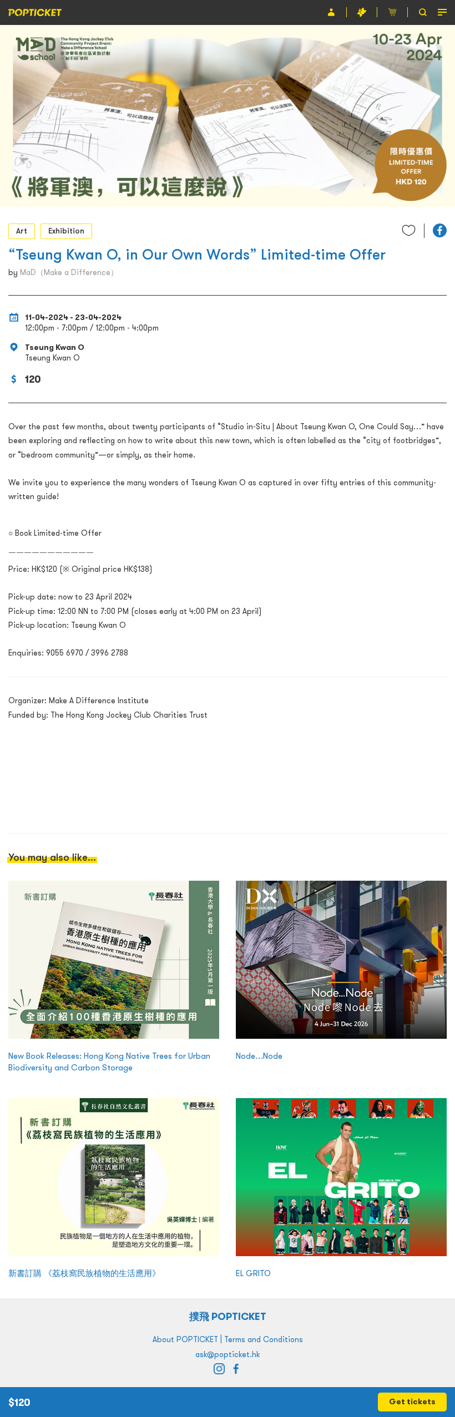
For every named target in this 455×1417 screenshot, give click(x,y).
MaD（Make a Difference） (69, 272)
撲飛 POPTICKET (227, 1316)
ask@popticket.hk (227, 1354)
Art (21, 231)
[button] (440, 230)
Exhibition (66, 231)
